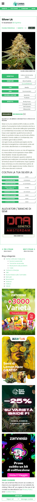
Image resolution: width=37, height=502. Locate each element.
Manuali (8, 277)
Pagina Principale (8, 28)
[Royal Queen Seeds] (18, 408)
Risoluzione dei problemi (18, 266)
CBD (7, 272)
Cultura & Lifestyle (12, 270)
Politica (8, 284)
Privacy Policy (27, 489)
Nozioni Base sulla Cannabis (16, 275)
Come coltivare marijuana (15, 259)
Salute (8, 286)
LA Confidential (27, 83)
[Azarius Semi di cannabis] (18, 360)
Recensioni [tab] (19, 114)
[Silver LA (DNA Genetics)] (18, 51)
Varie (11, 268)
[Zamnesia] (18, 312)
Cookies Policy (10, 492)
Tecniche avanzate (16, 263)
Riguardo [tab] (7, 114)
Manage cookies (27, 499)
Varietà (20, 28)
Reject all (10, 499)
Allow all (18, 496)
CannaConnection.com (18, 3)
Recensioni (10, 279)
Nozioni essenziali (15, 261)
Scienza (8, 281)
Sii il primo (17, 22)
